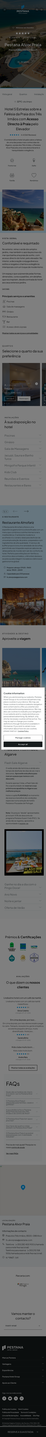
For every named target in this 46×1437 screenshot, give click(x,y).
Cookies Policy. (23, 731)
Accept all (23, 744)
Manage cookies (23, 737)
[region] (23, 718)
